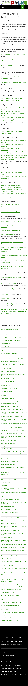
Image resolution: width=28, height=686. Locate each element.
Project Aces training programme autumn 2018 (12, 358)
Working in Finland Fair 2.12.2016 (9, 509)
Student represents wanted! (7, 506)
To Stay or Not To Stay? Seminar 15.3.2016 (11, 602)
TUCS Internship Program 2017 (8, 479)
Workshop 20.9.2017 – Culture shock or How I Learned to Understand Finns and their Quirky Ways (13, 452)
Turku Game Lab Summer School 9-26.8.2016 (11, 553)
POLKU (3, 7)
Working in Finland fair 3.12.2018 (9, 353)
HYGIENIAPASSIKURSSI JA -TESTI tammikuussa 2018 (13, 416)
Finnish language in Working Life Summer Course (12, 467)
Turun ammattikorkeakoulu (7, 647)
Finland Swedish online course (8, 443)
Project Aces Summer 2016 (7, 592)
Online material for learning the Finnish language (12, 547)
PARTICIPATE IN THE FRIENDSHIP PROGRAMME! (13, 337)
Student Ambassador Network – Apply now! (11, 433)
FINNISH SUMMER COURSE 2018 (9, 403)
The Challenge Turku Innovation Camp (10, 595)
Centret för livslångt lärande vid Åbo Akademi (12, 641)
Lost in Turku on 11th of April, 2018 (9, 388)
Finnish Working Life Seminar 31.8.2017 (10, 464)
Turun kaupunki (4, 649)
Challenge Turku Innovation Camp (9, 334)
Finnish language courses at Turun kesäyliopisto (12, 550)
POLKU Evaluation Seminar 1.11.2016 (10, 512)
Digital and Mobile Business (8, 234)
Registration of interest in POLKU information (12, 456)
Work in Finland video (6, 368)
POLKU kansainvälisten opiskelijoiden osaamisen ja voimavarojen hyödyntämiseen (14, 580)
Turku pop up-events (6, 496)
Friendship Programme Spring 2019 (9, 346)
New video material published (8, 371)
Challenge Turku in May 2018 (8, 381)
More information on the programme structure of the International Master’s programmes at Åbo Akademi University (14, 311)
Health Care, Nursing (6, 65)
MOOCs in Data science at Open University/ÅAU (12, 520)
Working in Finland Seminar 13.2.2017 (10, 499)
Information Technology (7, 304)
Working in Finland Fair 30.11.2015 (9, 615)
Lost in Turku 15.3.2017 (6, 485)
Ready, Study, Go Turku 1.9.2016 (8, 537)
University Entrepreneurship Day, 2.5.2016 (11, 589)
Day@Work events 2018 (6, 391)
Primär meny (26, 7)
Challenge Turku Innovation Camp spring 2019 (12, 340)
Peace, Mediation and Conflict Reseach (11, 277)
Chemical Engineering (6, 298)
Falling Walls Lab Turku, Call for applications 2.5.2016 (14, 584)
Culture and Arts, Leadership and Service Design (13, 82)
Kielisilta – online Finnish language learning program (13, 544)
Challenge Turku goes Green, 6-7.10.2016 (11, 517)
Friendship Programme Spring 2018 (9, 406)
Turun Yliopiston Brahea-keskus (8, 652)
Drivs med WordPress (5, 684)
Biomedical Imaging (6, 294)
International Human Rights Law (9, 289)
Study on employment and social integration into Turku (14, 458)
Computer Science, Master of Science (10, 230)
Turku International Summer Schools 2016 (11, 558)
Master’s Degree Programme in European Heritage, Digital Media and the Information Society (12, 113)
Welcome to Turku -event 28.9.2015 (9, 620)
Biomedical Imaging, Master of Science (11, 221)
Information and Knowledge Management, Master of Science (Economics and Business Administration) (13, 249)
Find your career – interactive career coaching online (13, 409)
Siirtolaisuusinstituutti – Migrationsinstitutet (11, 644)
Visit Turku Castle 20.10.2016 (8, 515)
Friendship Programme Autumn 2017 (10, 461)
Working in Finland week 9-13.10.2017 (10, 446)
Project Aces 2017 (5, 482)
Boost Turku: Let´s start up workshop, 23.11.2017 (12, 430)
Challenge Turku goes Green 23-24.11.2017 (11, 427)
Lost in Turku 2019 (5, 343)
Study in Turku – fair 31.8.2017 (8, 477)
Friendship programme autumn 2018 (10, 361)
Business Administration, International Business (13, 54)
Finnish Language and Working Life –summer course (13, 555)
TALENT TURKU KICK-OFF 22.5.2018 (10, 378)
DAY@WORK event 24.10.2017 (8, 440)
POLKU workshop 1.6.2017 (7, 470)
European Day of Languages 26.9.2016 (10, 523)
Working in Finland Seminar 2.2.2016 (10, 605)
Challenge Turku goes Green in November (11, 332)
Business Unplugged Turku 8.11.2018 (10, 356)
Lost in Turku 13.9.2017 (6, 448)
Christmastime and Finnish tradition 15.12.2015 (12, 612)
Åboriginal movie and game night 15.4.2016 (11, 586)
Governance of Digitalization (8, 283)
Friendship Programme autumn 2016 (10, 530)
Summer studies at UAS (6, 577)
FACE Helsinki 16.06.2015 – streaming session (12, 565)
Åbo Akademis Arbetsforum (7, 655)
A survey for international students (9, 617)
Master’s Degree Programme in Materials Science (14, 155)
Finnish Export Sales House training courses (11, 401)
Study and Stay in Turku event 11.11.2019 (11, 329)
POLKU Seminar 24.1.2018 (7, 398)
